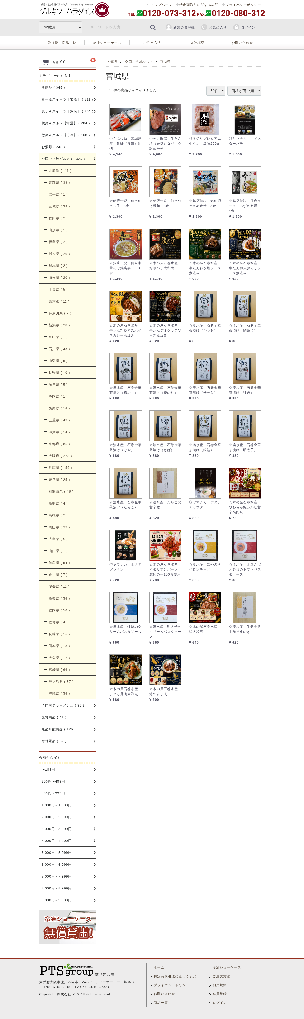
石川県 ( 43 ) (59, 349)
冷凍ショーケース (107, 43)
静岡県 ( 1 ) (58, 396)
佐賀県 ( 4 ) (58, 622)
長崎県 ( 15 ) (59, 634)
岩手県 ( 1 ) (58, 194)
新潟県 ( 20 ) (59, 325)
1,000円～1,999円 (57, 805)
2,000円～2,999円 (57, 817)
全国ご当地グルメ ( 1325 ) (63, 159)
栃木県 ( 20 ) (59, 254)
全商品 (113, 62)
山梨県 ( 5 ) (58, 361)
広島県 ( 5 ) (58, 539)
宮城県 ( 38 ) (59, 206)
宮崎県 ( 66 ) (59, 670)
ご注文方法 (152, 43)
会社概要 (197, 43)
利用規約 (220, 985)
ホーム (159, 967)
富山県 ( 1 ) (58, 337)
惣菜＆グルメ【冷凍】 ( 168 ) (66, 135)
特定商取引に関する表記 (198, 5)
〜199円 (48, 769)
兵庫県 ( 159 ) (60, 468)
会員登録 (220, 994)
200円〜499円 (53, 781)
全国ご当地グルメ (139, 62)
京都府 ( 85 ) (59, 444)
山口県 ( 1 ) (58, 551)
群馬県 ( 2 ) (58, 266)
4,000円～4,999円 (57, 841)
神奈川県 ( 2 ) (60, 313)
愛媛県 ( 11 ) (59, 586)
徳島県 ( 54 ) (59, 563)
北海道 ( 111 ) (60, 171)
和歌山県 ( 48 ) (61, 491)
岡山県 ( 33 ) (59, 527)
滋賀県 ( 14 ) (59, 432)
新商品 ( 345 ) (53, 87)
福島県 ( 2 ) (58, 242)
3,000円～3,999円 (57, 829)
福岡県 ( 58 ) (59, 610)
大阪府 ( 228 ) (60, 456)
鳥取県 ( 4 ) (58, 503)
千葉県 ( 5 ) (58, 289)
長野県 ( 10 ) (59, 373)
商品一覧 (161, 1003)
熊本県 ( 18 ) (59, 646)
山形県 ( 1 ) (58, 230)
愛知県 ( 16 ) (59, 408)
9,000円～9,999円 (57, 900)
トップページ (161, 5)
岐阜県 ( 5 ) (58, 384)
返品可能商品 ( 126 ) (59, 729)
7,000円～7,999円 (57, 876)
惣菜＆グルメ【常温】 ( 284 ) (66, 123)
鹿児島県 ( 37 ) (61, 681)
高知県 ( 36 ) (59, 598)
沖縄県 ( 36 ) (59, 693)
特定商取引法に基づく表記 (175, 976)
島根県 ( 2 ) (58, 515)
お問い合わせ (242, 43)
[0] (45, 62)
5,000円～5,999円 (57, 853)
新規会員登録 (184, 27)
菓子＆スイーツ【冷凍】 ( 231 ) (68, 111)
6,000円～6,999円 (57, 864)
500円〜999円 (53, 793)
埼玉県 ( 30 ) (59, 277)
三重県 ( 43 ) (59, 420)
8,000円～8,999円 (57, 888)
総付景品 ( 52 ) (54, 741)
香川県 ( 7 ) (58, 575)
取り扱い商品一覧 (62, 43)
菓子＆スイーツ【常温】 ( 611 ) (67, 99)
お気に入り (218, 27)
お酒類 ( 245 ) (53, 147)
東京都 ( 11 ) (59, 301)
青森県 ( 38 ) (59, 182)
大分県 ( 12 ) (59, 658)
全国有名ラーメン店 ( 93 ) (63, 705)
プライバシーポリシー (243, 5)
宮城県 (165, 62)
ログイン (248, 27)
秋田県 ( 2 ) (58, 218)
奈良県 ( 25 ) (59, 479)
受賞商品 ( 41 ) (54, 717)
